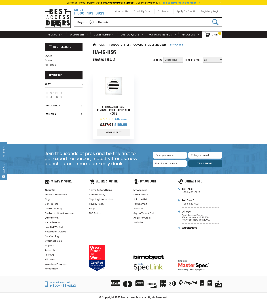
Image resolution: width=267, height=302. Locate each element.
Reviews (49, 254)
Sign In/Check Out (144, 213)
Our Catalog (52, 236)
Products (54, 34)
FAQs (92, 208)
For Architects (53, 222)
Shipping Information (101, 199)
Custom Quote (130, 34)
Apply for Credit (143, 217)
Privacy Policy (96, 203)
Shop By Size (77, 34)
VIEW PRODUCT (114, 132)
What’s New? (52, 268)
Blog (47, 199)
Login (216, 11)
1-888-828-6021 (190, 203)
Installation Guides (55, 231)
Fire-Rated (50, 64)
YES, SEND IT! (205, 163)
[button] (64, 85)
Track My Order (142, 11)
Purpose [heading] (50, 113)
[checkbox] (47, 93)
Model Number (102, 34)
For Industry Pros (160, 34)
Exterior (49, 60)
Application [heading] (52, 105)
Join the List (140, 199)
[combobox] (156, 163)
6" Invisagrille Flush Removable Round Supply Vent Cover (113, 110)
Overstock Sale (53, 240)
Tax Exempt (164, 11)
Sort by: (157, 59)
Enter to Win (52, 217)
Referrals (50, 250)
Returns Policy (97, 194)
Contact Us (121, 11)
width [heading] (48, 84)
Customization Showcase (59, 213)
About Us (50, 190)
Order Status (141, 194)
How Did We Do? (54, 227)
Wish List (138, 222)
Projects (49, 245)
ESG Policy (95, 213)
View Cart (139, 208)
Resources (189, 34)
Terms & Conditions (100, 190)
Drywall (48, 55)
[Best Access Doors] (58, 27)
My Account (140, 190)
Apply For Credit (186, 11)
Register (206, 11)
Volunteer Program (55, 264)
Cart (215, 34)
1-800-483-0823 (89, 13)
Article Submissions (56, 194)
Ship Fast (50, 259)
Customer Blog (53, 208)
